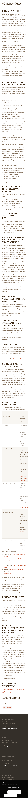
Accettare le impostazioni (14, 792)
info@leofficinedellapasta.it (18, 358)
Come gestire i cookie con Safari (16, 563)
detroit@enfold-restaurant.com (10, 728)
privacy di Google (24, 507)
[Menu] (24, 3)
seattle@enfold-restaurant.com (10, 765)
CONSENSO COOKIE (7, 707)
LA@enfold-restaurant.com (9, 746)
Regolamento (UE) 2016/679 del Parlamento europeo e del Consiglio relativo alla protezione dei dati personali (14, 690)
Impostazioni (21, 795)
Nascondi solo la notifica (10, 795)
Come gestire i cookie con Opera (16, 569)
